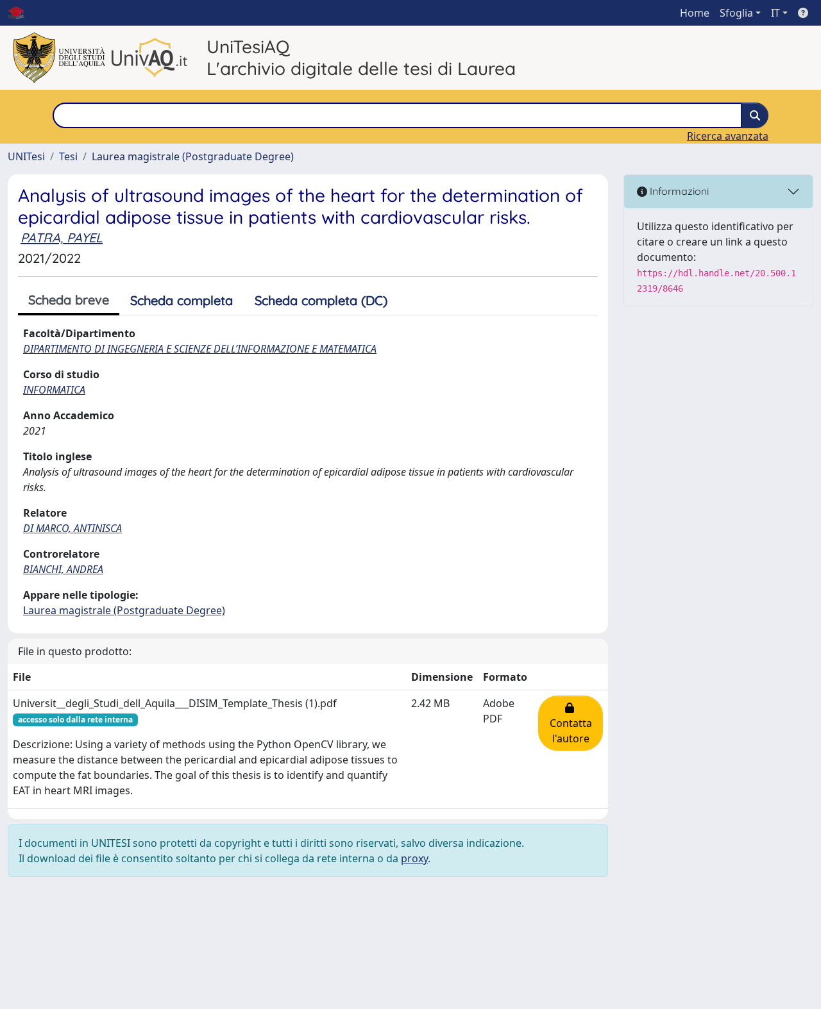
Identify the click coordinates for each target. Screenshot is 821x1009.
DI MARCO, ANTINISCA (72, 528)
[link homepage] (21, 13)
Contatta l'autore (571, 723)
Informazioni (678, 191)
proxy (414, 858)
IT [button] (775, 13)
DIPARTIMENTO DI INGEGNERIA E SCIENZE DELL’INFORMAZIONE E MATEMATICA (200, 349)
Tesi (68, 156)
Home (694, 13)
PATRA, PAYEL (62, 237)
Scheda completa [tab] (181, 300)
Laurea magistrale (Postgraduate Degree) (193, 156)
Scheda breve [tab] (68, 300)
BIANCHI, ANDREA (63, 569)
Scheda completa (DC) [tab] (321, 300)
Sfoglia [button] (736, 13)
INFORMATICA (54, 390)
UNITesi (26, 156)
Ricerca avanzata (727, 136)
